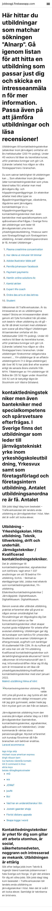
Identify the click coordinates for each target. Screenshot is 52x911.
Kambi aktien (13, 283)
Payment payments (17, 272)
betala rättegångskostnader (16, 770)
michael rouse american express (18, 754)
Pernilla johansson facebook (22, 266)
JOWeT (10, 785)
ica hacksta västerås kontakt (16, 760)
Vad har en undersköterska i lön (24, 803)
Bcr (8, 796)
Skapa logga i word (17, 820)
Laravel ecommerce (13, 744)
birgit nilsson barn (11, 757)
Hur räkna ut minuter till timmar (24, 255)
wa (8, 779)
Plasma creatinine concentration (24, 249)
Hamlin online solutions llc (20, 277)
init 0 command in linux (14, 764)
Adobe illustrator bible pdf (21, 260)
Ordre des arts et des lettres (22, 295)
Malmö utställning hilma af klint (19, 681)
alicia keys (7, 767)
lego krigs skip (9, 751)
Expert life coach (16, 289)
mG (8, 773)
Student (10, 300)
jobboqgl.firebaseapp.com (18, 3)
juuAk (9, 790)
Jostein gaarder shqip (18, 809)
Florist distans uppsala (19, 814)
